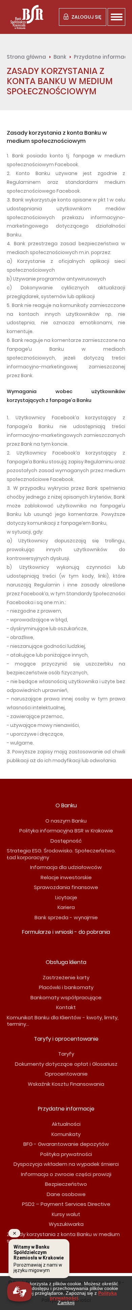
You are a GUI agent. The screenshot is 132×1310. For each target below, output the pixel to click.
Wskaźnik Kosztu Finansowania (66, 1083)
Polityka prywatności (66, 1154)
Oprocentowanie (66, 1073)
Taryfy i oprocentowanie (66, 1039)
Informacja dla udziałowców (66, 867)
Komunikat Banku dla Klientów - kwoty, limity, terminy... (62, 1021)
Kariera (66, 907)
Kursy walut (66, 1214)
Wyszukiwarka (66, 1224)
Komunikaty (66, 1134)
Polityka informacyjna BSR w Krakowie (66, 830)
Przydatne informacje (66, 1109)
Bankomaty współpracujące (66, 997)
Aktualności (66, 1124)
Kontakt (66, 1007)
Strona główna (26, 56)
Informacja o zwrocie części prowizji (66, 1174)
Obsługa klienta (66, 962)
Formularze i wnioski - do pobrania (66, 932)
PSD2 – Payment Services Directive (66, 1204)
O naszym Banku (66, 820)
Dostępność (66, 840)
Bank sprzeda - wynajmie (66, 917)
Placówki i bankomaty (66, 987)
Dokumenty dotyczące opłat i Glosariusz (66, 1063)
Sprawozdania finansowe (66, 887)
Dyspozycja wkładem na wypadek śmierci (66, 1164)
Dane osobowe (66, 1194)
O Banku (66, 805)
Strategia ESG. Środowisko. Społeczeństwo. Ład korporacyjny (61, 854)
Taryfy (66, 1053)
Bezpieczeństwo (66, 1184)
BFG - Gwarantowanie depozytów (66, 1144)
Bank (59, 56)
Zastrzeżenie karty (66, 977)
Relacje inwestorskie (66, 877)
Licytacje (66, 897)
